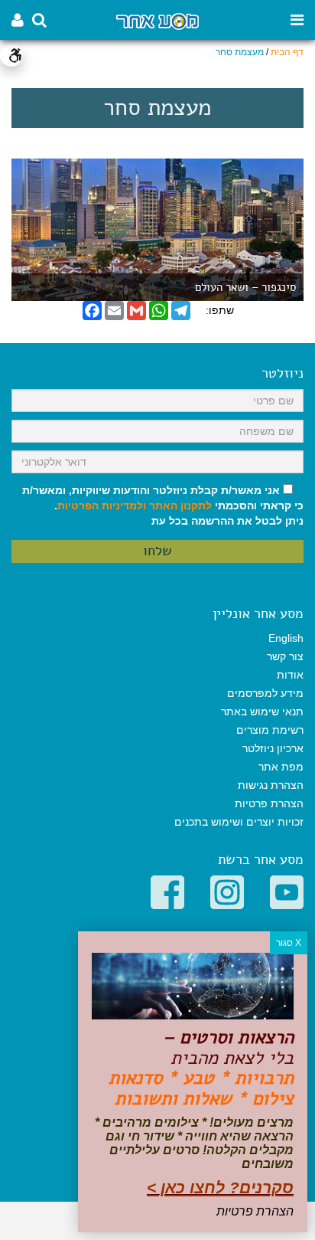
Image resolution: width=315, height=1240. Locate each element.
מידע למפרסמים (265, 693)
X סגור (288, 942)
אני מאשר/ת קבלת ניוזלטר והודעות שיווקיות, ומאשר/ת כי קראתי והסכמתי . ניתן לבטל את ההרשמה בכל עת (163, 505)
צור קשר (285, 656)
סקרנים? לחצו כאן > (220, 1187)
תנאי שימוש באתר (262, 711)
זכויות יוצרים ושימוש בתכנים (239, 822)
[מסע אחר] (157, 20)
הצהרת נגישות (271, 785)
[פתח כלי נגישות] (11, 55)
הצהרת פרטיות (269, 803)
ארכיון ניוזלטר (273, 748)
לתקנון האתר (180, 505)
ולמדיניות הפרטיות (101, 505)
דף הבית (287, 52)
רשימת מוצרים (270, 730)
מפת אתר (281, 767)
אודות (290, 675)
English (286, 638)
